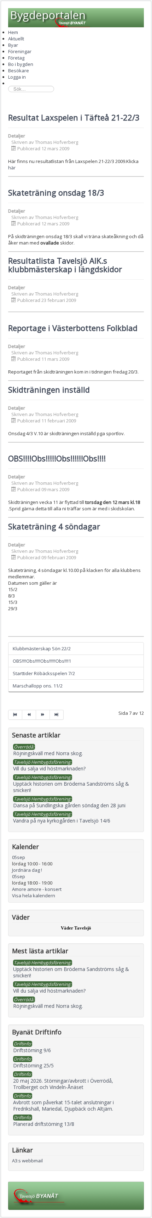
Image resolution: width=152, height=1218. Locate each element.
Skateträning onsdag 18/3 (56, 192)
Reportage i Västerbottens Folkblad (73, 327)
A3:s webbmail (27, 1160)
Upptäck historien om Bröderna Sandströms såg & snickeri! (71, 972)
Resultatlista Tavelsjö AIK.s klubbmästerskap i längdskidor (65, 264)
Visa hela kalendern (33, 895)
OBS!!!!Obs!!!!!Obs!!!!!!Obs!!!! (57, 458)
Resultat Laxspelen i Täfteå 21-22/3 (74, 117)
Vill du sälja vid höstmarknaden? (49, 990)
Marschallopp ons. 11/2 (38, 686)
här (12, 167)
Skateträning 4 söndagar (54, 526)
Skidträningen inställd (49, 389)
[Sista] (57, 715)
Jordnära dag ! (27, 870)
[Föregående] (29, 715)
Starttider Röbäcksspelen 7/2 (44, 673)
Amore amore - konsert (37, 889)
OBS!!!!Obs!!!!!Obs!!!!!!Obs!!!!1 (42, 661)
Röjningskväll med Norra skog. (48, 1006)
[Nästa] (43, 715)
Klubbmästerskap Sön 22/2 (42, 648)
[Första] (15, 715)
